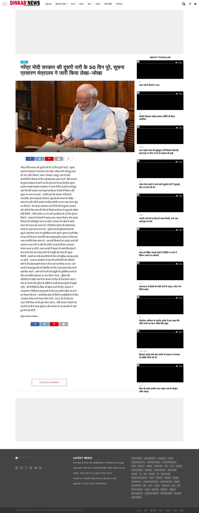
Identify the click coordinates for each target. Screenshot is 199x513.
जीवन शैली (108, 4)
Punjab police (151, 482)
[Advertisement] (99, 32)
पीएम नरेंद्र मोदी (136, 486)
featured (136, 458)
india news (137, 470)
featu (141, 466)
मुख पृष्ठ (48, 4)
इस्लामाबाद (155, 489)
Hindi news (160, 470)
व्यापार (98, 4)
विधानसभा (159, 478)
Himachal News (139, 478)
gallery (162, 458)
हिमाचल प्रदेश (61, 4)
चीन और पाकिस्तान (137, 489)
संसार (81, 4)
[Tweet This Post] (39, 157)
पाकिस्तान (172, 489)
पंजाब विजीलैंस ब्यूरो (166, 482)
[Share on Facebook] (30, 157)
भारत (72, 4)
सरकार (147, 489)
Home (138, 510)
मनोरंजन (119, 4)
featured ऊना (138, 462)
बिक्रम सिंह (148, 470)
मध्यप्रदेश (179, 466)
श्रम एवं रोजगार (165, 474)
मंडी (145, 474)
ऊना (172, 466)
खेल (89, 4)
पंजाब (166, 466)
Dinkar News (153, 462)
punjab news (169, 462)
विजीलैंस (176, 482)
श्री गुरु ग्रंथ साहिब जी (151, 493)
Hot (171, 458)
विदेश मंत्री (164, 489)
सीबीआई (149, 466)
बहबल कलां (165, 486)
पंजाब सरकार (158, 466)
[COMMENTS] (68, 157)
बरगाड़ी (151, 478)
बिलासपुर (167, 478)
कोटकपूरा (134, 474)
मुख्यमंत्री (151, 474)
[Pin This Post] (49, 157)
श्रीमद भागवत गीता (137, 493)
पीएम (144, 486)
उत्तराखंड (175, 478)
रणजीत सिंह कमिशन (166, 493)
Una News (136, 497)
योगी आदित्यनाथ (136, 482)
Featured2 (149, 458)
